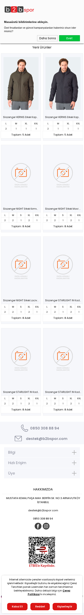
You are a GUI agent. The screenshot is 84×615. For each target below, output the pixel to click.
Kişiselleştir (64, 606)
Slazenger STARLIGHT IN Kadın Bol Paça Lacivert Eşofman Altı (64, 392)
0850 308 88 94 (44, 428)
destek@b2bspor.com (46, 438)
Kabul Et (17, 606)
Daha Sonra (47, 38)
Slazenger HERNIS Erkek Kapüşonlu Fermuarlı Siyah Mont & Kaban (64, 117)
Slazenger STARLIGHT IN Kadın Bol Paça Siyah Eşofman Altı (22, 392)
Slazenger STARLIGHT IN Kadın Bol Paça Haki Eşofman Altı (64, 300)
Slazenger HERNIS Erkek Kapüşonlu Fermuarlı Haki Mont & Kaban (22, 117)
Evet (69, 38)
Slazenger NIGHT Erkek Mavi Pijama (64, 208)
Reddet (40, 606)
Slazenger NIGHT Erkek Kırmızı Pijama (22, 208)
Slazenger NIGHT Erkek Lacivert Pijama (22, 300)
